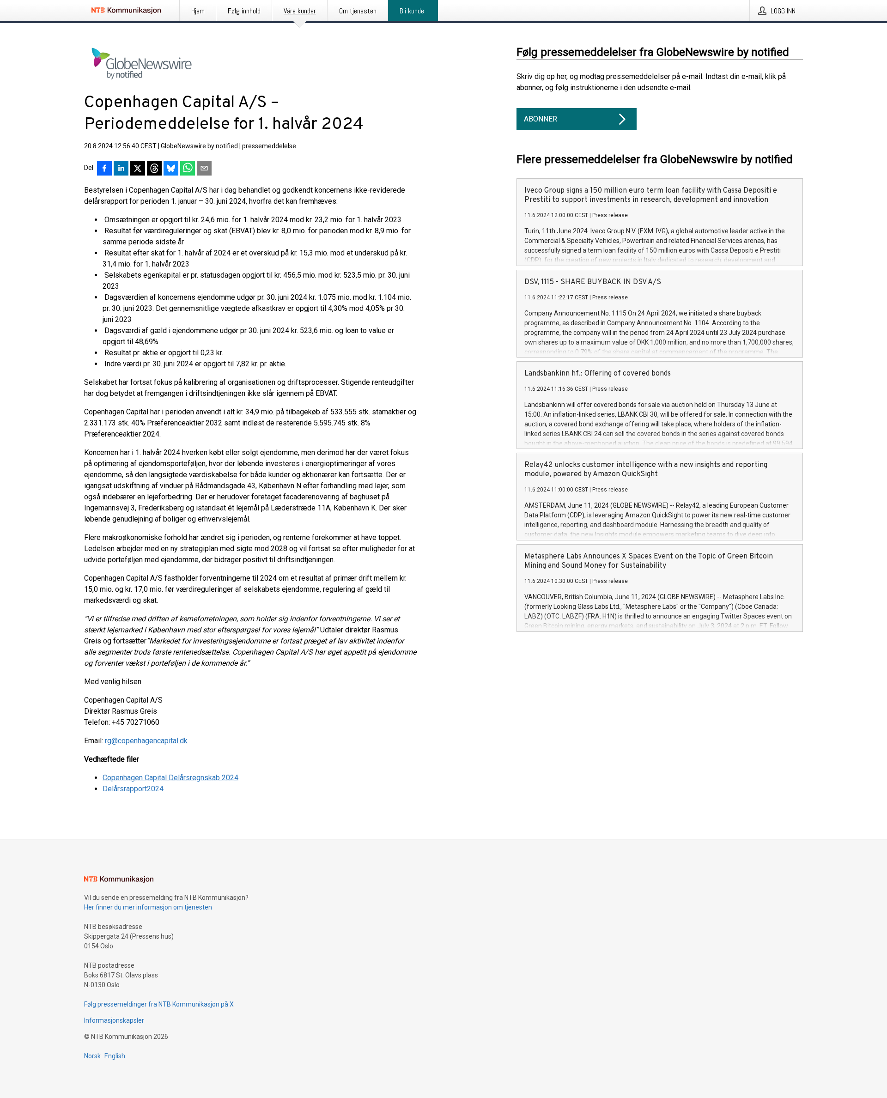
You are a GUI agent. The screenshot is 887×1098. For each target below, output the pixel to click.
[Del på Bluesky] (171, 169)
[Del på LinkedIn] (121, 169)
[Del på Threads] (154, 169)
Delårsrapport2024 (133, 788)
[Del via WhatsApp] (187, 169)
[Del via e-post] (204, 169)
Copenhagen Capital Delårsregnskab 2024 (170, 777)
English (114, 1056)
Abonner (540, 119)
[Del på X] (137, 169)
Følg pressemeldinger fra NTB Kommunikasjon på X (159, 1004)
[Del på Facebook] (104, 169)
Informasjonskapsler (114, 1020)
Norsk (92, 1056)
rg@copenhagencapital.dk (146, 740)
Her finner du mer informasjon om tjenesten (148, 907)
